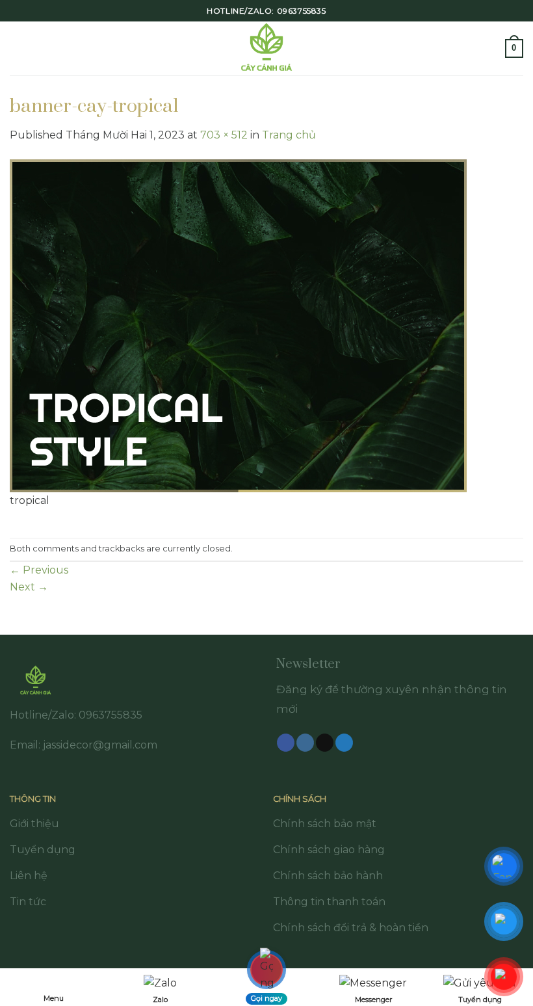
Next (29, 587)
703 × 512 (224, 135)
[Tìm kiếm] (491, 48)
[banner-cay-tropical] (238, 325)
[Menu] (17, 48)
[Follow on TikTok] (324, 743)
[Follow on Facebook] (285, 743)
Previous (39, 570)
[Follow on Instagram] (305, 743)
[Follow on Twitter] (344, 743)
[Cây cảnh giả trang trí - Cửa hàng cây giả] (267, 48)
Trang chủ (289, 135)
